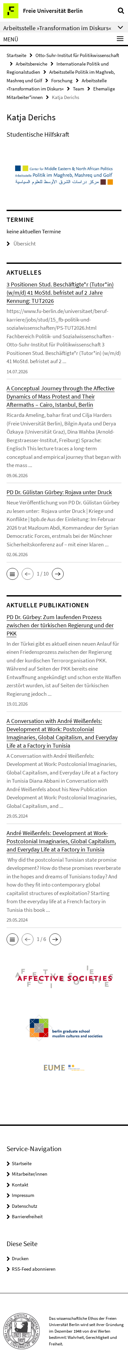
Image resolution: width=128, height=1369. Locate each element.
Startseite (16, 55)
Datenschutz (24, 1206)
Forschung (62, 80)
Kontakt (20, 1185)
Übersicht (24, 243)
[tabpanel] (64, 134)
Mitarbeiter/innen (29, 1174)
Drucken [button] (20, 1258)
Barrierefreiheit (27, 1216)
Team (78, 89)
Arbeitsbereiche (31, 64)
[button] (12, 573)
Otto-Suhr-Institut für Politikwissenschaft (77, 55)
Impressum (23, 1195)
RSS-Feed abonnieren (33, 1269)
